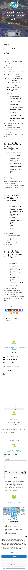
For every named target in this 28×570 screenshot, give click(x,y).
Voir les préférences (14, 565)
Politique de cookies (7, 568)
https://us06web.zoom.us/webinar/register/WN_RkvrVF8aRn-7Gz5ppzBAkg (14, 242)
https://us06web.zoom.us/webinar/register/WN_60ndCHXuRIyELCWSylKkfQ (14, 298)
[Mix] (11, 313)
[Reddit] (12, 310)
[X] (9, 310)
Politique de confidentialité (18, 568)
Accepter (14, 556)
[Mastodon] (21, 310)
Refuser (14, 560)
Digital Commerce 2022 (9, 48)
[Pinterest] (18, 310)
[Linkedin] (15, 310)
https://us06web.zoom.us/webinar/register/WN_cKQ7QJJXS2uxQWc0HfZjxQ (14, 187)
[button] (26, 536)
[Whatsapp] (14, 313)
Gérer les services (14, 552)
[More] (17, 313)
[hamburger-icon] (14, 28)
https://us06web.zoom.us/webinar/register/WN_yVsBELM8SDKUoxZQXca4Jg (14, 134)
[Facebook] (6, 310)
